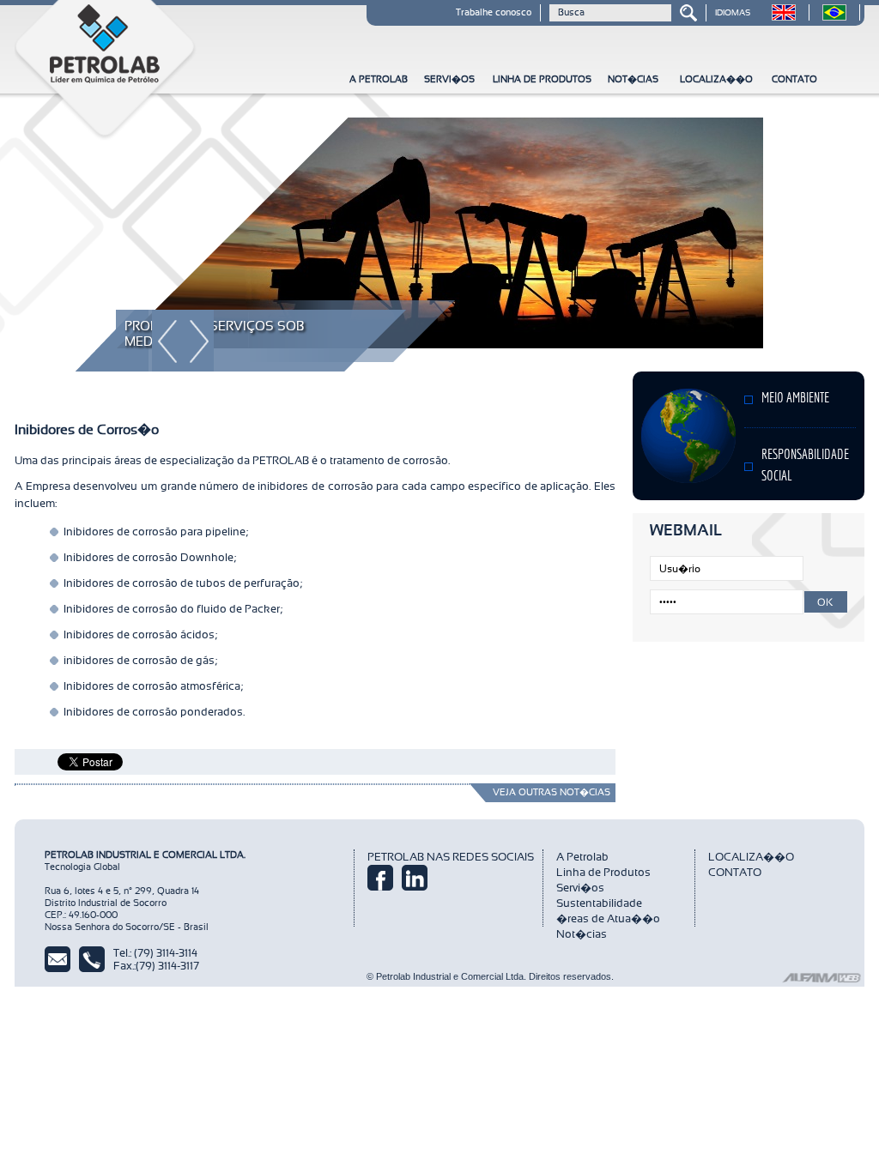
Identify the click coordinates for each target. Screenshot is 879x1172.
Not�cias (633, 79)
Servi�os (449, 79)
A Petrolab (378, 79)
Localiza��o (716, 79)
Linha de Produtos (542, 79)
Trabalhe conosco (493, 12)
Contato (794, 79)
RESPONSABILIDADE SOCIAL (805, 466)
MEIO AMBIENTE (795, 399)
